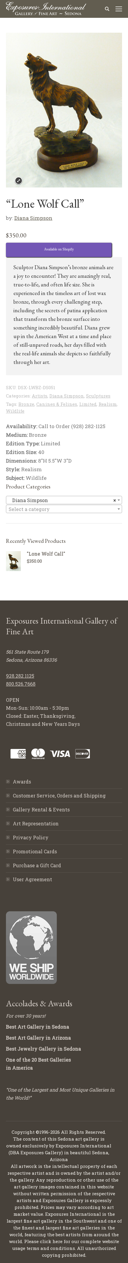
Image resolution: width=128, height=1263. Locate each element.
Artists (39, 396)
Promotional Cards (35, 851)
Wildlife (15, 411)
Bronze (26, 404)
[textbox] (64, 509)
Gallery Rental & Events (41, 809)
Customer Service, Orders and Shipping (59, 795)
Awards (22, 781)
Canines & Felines (56, 404)
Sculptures (98, 396)
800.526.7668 (20, 684)
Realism (108, 404)
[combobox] (64, 500)
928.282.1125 (20, 676)
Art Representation (36, 823)
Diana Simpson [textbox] (62, 500)
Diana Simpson (33, 218)
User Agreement (32, 879)
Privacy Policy (31, 837)
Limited (87, 404)
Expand (18, 181)
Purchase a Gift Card (37, 865)
